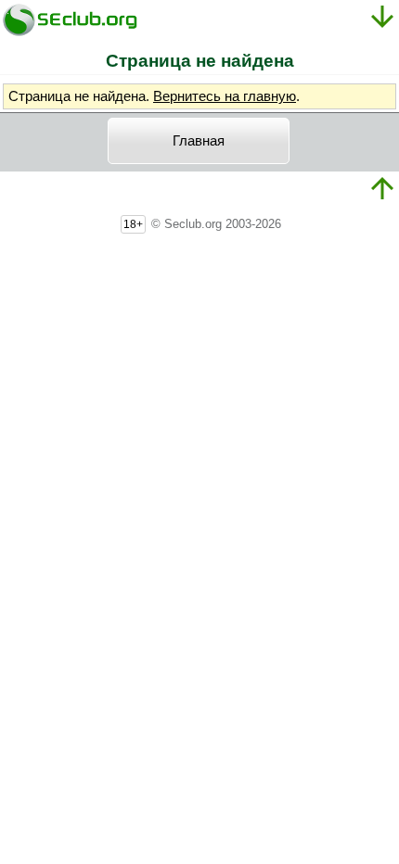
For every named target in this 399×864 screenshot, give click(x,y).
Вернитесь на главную (224, 96)
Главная (199, 140)
